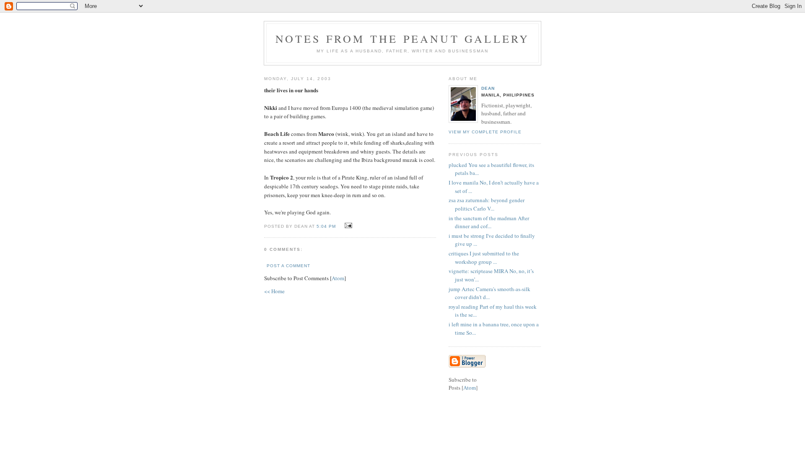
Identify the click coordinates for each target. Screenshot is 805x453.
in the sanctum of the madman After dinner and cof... (489, 222)
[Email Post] (347, 225)
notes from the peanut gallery (402, 38)
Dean (488, 88)
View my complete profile (485, 132)
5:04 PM (327, 226)
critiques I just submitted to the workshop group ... (484, 258)
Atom (338, 278)
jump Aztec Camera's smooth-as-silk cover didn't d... (489, 293)
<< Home (274, 291)
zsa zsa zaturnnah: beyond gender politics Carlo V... (487, 204)
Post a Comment (288, 265)
